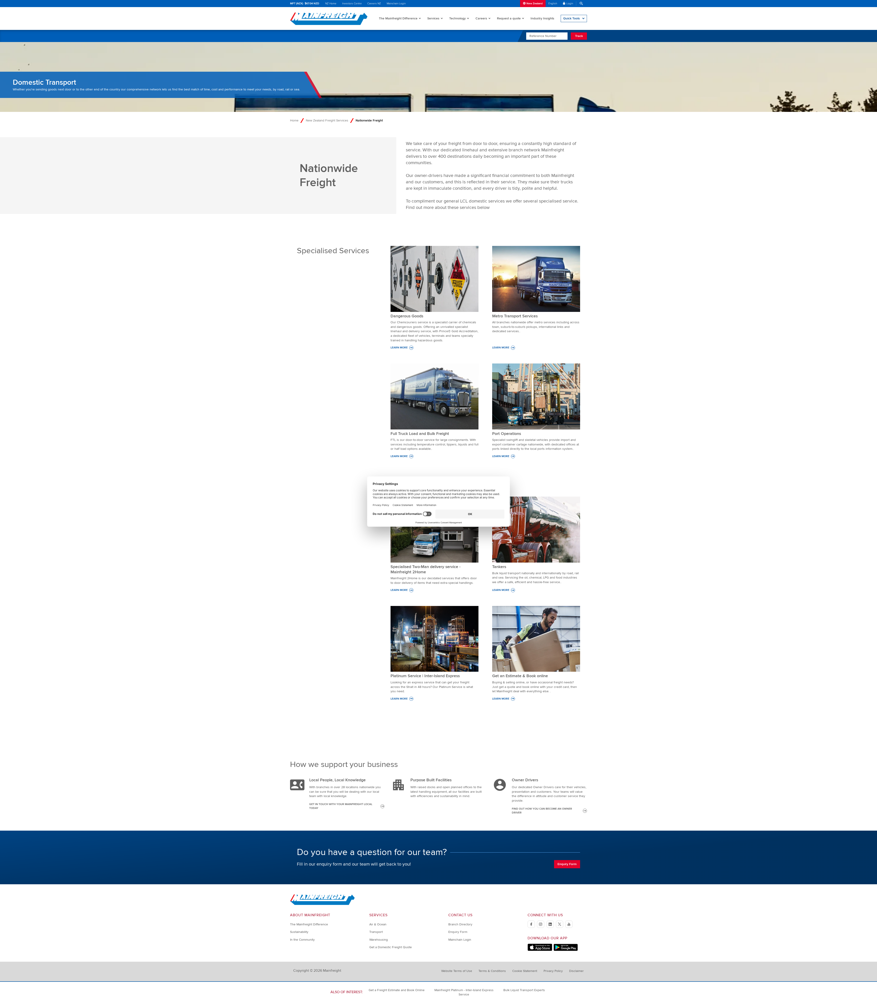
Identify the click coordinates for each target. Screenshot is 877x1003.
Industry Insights (542, 18)
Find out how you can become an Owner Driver (542, 810)
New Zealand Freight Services (327, 120)
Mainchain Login (396, 3)
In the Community (302, 940)
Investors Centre (352, 3)
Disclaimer (576, 971)
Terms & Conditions (492, 971)
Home (294, 120)
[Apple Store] (540, 950)
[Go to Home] (322, 904)
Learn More (399, 347)
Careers (481, 18)
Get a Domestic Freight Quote (390, 947)
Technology (457, 18)
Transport (376, 932)
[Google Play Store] (565, 950)
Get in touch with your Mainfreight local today (340, 806)
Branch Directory (460, 924)
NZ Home (330, 3)
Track (579, 36)
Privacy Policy (553, 971)
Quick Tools (571, 18)
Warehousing (378, 940)
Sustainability (299, 932)
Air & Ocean (377, 924)
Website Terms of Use (456, 971)
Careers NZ (374, 3)
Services (433, 18)
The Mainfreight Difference (398, 18)
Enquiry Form (567, 864)
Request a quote (509, 18)
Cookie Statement (524, 971)
